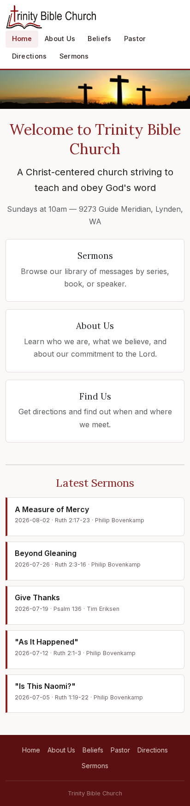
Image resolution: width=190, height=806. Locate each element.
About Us (60, 38)
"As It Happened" (46, 641)
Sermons (74, 56)
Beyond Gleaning (46, 553)
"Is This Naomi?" (45, 686)
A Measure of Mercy (52, 509)
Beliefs (99, 38)
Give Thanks (37, 597)
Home (22, 38)
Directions (29, 56)
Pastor (135, 38)
